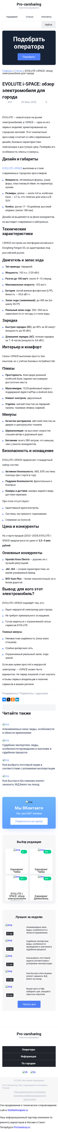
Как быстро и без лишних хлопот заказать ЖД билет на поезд (39, 976)
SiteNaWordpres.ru (17, 1110)
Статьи (18, 70)
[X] (8, 699)
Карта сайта (30, 1099)
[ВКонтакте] (4, 699)
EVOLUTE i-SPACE (12, 168)
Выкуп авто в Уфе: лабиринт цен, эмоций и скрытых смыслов (38, 991)
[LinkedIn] (17, 699)
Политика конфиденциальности (30, 1096)
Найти (48, 24)
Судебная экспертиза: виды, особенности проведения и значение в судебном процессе (39, 945)
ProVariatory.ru (22, 1127)
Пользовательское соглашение (30, 1092)
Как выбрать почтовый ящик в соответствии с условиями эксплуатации (39, 961)
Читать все (29, 1004)
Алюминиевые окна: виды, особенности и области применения (36, 930)
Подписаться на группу (29, 821)
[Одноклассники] (13, 699)
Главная (7, 70)
